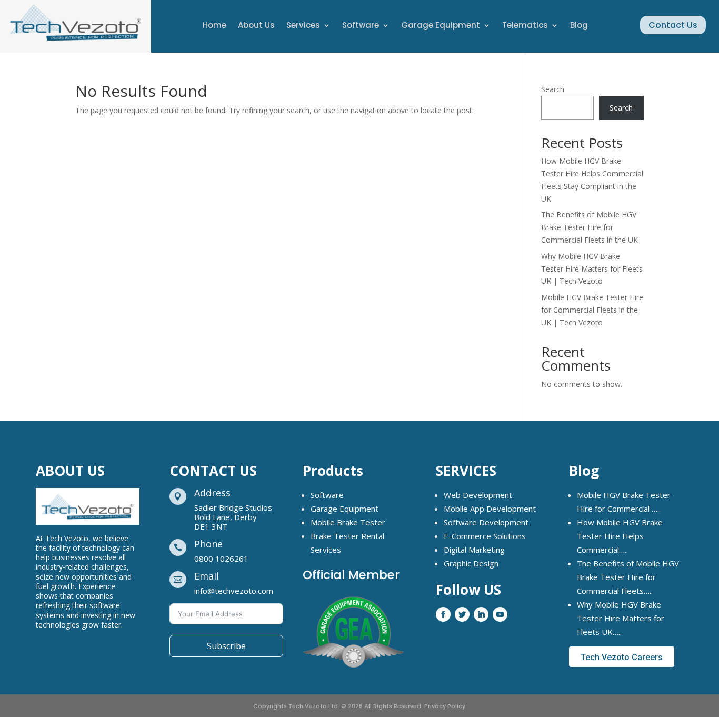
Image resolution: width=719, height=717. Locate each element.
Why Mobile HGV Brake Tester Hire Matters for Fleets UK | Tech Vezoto (592, 268)
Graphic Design (471, 563)
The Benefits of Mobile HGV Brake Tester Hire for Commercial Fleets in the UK (589, 227)
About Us (256, 26)
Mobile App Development (490, 508)
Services (303, 26)
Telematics (525, 26)
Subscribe (226, 646)
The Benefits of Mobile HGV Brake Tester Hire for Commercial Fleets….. (628, 577)
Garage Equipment (440, 26)
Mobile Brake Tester (348, 522)
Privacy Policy (444, 706)
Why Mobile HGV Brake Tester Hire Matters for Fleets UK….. (620, 618)
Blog (579, 26)
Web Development (478, 495)
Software (360, 26)
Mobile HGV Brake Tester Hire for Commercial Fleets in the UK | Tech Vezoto (592, 309)
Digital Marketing (474, 549)
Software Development (486, 522)
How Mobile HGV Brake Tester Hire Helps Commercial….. (620, 536)
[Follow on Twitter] (462, 614)
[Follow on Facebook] (443, 614)
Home (214, 26)
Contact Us (672, 25)
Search (552, 89)
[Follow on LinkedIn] (481, 614)
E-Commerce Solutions (485, 536)
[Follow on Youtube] (500, 614)
